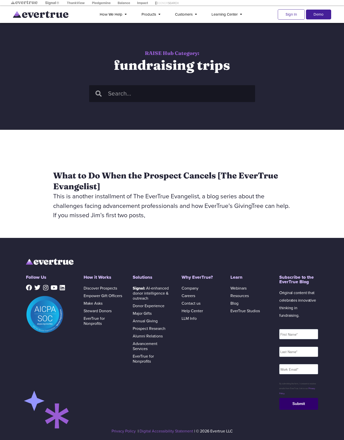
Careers (188, 295)
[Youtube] (54, 288)
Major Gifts (142, 313)
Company (190, 288)
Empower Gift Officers (103, 295)
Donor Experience (148, 305)
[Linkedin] (62, 288)
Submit (298, 403)
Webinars (238, 288)
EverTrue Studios (245, 310)
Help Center (192, 310)
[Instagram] (46, 288)
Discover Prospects (100, 288)
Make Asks (93, 303)
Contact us (191, 303)
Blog (234, 303)
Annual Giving (145, 321)
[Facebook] (29, 288)
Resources (239, 295)
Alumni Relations (148, 336)
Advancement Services (145, 346)
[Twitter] (37, 288)
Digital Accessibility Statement (166, 431)
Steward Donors (98, 310)
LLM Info (189, 318)
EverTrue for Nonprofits (94, 321)
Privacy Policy (124, 431)
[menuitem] (114, 14)
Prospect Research (149, 328)
